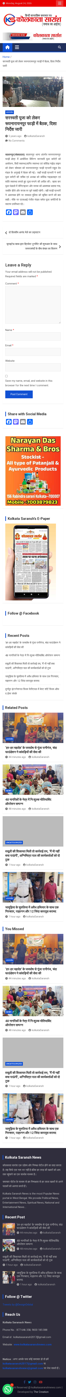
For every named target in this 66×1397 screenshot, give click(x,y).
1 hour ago (14, 864)
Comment (12, 283)
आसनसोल (9, 112)
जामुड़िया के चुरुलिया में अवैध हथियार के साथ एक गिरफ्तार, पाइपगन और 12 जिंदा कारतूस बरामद (39, 1276)
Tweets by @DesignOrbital (18, 1304)
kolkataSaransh (36, 136)
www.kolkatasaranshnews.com (33, 1344)
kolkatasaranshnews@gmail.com (23, 1368)
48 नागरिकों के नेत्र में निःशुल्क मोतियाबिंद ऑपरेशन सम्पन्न (32, 655)
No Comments (17, 140)
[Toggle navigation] (17, 47)
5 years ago (15, 136)
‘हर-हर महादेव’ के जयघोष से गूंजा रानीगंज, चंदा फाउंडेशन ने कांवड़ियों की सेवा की (40, 1226)
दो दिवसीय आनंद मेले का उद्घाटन (24, 232)
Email (9, 345)
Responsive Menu (59, 3)
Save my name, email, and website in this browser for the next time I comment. (28, 383)
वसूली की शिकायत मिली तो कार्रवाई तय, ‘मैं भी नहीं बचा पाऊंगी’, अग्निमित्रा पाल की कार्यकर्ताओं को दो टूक (32, 855)
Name (9, 330)
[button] (7, 1389)
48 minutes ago (17, 808)
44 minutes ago (17, 757)
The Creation (41, 1391)
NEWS (9, 791)
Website (10, 360)
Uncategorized (14, 842)
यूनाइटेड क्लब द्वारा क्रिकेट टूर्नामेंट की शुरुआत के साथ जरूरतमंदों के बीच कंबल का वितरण (32, 246)
